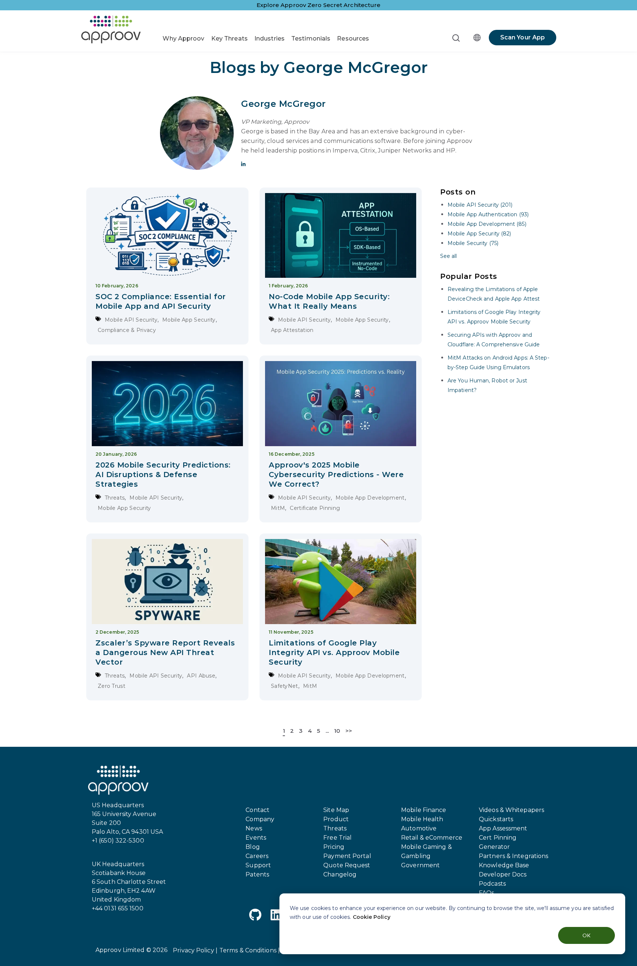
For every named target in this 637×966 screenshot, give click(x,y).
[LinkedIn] (276, 916)
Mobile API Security (131, 319)
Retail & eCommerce (431, 837)
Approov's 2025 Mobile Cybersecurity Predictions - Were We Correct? (336, 475)
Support (258, 865)
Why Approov (183, 38)
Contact (257, 809)
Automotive (418, 828)
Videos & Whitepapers (511, 809)
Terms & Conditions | (249, 950)
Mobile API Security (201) (480, 205)
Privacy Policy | (195, 950)
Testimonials (310, 38)
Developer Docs (502, 874)
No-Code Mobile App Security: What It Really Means (329, 301)
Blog (253, 846)
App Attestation (292, 330)
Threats (115, 497)
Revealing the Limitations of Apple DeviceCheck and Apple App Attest (494, 294)
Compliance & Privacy (127, 330)
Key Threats (229, 38)
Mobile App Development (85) (487, 224)
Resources (353, 38)
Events (256, 837)
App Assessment (503, 828)
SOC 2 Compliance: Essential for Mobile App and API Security (160, 301)
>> (348, 730)
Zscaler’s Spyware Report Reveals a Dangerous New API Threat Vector (165, 652)
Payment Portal (347, 856)
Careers (257, 856)
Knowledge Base (504, 865)
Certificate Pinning (315, 508)
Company (260, 819)
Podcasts (492, 883)
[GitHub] (255, 916)
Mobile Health (422, 819)
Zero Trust (111, 686)
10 (337, 730)
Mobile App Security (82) (479, 233)
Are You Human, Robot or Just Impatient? (487, 385)
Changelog (339, 874)
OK (586, 935)
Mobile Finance (423, 809)
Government (420, 865)
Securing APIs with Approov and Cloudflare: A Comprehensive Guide (494, 340)
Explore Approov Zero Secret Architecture (319, 4)
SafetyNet (284, 686)
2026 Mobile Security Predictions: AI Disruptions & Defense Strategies (163, 475)
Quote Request (346, 865)
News (254, 828)
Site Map (336, 809)
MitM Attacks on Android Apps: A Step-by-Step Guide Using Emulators (498, 362)
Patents (257, 874)
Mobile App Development (370, 497)
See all (448, 256)
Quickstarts (496, 819)
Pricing (333, 846)
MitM (278, 508)
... (327, 730)
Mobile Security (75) (473, 243)
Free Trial (337, 837)
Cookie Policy (371, 917)
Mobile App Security (189, 319)
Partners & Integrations (513, 856)
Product (336, 819)
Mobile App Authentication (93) (488, 214)
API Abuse (201, 675)
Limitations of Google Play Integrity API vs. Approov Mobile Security (334, 652)
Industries (269, 38)
